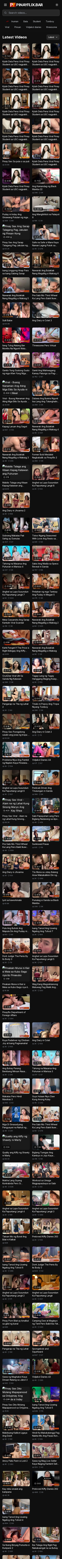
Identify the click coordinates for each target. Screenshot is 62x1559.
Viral (7, 27)
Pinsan (17, 27)
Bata (25, 21)
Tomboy (50, 21)
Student (37, 21)
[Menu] (5, 5)
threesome (51, 27)
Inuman (14, 21)
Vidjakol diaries (33, 27)
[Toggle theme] (57, 5)
